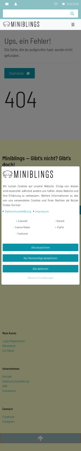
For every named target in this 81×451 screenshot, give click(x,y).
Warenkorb (9, 346)
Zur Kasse (8, 350)
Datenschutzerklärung (15, 381)
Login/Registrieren (13, 341)
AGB (4, 386)
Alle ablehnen (40, 268)
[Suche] (72, 13)
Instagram (8, 421)
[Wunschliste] (56, 4)
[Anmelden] (15, 4)
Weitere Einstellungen (40, 278)
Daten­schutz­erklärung (18, 211)
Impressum (9, 390)
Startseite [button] (17, 73)
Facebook (8, 416)
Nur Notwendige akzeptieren (40, 258)
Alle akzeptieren (40, 247)
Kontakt (7, 376)
